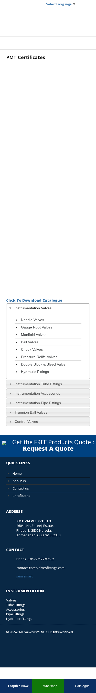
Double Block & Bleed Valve (43, 364)
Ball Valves (29, 342)
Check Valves (32, 349)
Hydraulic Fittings (35, 372)
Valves (11, 600)
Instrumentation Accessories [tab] (37, 393)
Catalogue (82, 686)
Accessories (15, 609)
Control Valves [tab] (26, 421)
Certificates (21, 495)
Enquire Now (17, 686)
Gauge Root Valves (36, 327)
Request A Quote (48, 448)
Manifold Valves (33, 335)
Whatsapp (49, 686)
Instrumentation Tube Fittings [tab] (38, 384)
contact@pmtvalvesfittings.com (40, 567)
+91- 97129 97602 (41, 559)
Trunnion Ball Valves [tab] (31, 412)
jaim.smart (24, 576)
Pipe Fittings (15, 614)
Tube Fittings (16, 605)
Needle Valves (32, 320)
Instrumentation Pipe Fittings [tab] (38, 403)
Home (17, 473)
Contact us (21, 488)
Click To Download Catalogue (34, 300)
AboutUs (19, 481)
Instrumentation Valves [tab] (33, 308)
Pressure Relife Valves (39, 357)
